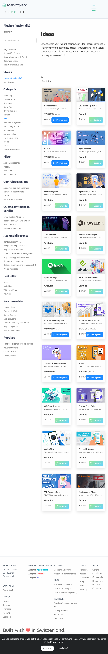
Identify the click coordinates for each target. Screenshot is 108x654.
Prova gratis (61, 120)
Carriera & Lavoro (62, 569)
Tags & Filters (9, 307)
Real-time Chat (10, 224)
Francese (7, 609)
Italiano (7, 32)
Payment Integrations (13, 122)
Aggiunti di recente (12, 163)
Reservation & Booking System (17, 221)
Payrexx (7, 294)
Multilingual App (11, 319)
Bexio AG (58, 614)
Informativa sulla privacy (65, 592)
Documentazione (11, 61)
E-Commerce (9, 99)
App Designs (9, 82)
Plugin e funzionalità (17, 25)
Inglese (6, 601)
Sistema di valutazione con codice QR (20, 265)
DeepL (6, 282)
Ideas (6, 119)
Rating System (10, 315)
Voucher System (11, 348)
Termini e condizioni (63, 584)
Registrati (84, 569)
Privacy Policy (57, 641)
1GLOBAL (58, 618)
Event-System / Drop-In (14, 217)
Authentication (10, 134)
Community (97, 577)
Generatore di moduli (13, 199)
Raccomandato (10, 174)
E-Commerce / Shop (12, 228)
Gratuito (97, 120)
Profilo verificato (11, 269)
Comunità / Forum (12, 53)
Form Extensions (11, 138)
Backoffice (8, 107)
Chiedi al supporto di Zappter (16, 57)
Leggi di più (63, 648)
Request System (11, 327)
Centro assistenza (97, 571)
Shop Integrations (11, 126)
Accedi (83, 573)
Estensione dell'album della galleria (18, 253)
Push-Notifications (12, 330)
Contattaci (8, 590)
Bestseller (8, 171)
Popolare (7, 167)
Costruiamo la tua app (13, 65)
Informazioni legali (62, 588)
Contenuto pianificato (13, 242)
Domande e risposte (97, 583)
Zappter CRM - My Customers (16, 323)
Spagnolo (7, 616)
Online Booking (10, 111)
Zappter (38, 569)
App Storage (9, 130)
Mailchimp (8, 286)
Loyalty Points (10, 355)
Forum (6, 196)
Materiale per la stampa (65, 573)
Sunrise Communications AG (65, 605)
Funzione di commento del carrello (18, 344)
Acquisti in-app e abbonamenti (17, 188)
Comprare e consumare (14, 192)
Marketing (8, 95)
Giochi (6, 146)
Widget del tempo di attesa (15, 246)
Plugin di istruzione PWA (14, 250)
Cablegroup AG (61, 610)
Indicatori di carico (12, 149)
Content (7, 115)
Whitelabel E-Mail (11, 290)
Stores (6, 142)
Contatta (96, 588)
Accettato (47, 648)
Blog (82, 581)
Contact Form (10, 351)
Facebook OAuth (11, 311)
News (82, 585)
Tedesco (6, 605)
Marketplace (86, 577)
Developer (8, 103)
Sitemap (83, 589)
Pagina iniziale (10, 49)
